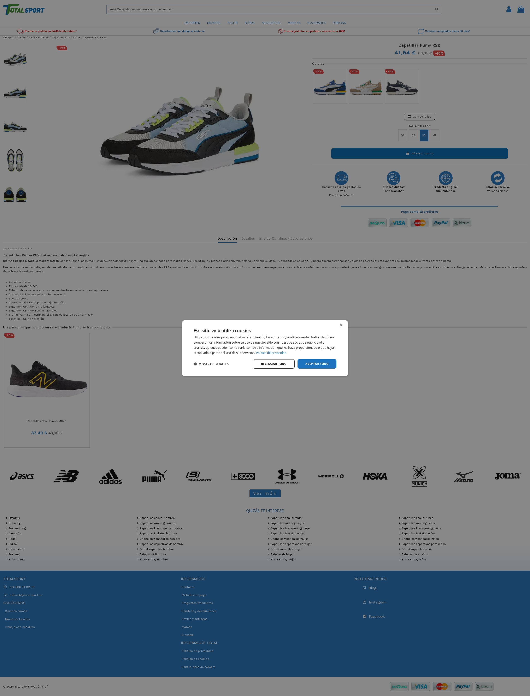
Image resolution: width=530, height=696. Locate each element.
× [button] (341, 325)
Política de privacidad (271, 352)
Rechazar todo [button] (274, 364)
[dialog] (265, 348)
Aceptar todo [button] (317, 364)
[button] (211, 364)
